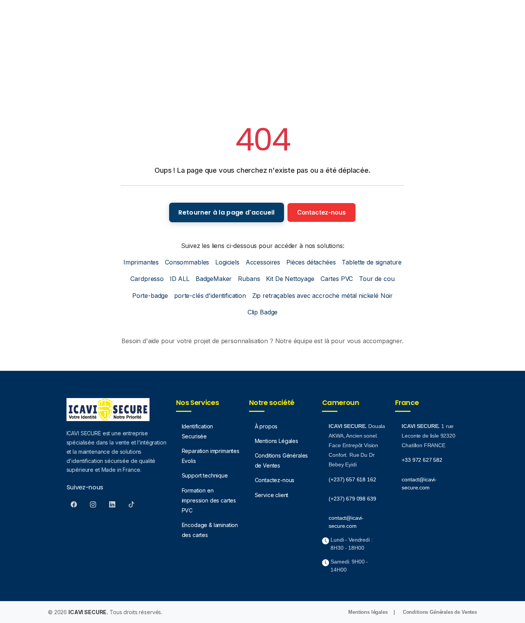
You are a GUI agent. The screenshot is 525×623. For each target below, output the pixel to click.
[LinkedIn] (112, 504)
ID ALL (179, 279)
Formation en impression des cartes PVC (209, 500)
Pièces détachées (311, 262)
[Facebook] (73, 504)
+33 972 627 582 (422, 460)
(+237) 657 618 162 (352, 479)
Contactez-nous (321, 212)
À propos (266, 426)
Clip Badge (262, 312)
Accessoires (263, 262)
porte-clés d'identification (210, 295)
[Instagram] (93, 504)
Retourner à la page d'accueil (226, 212)
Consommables (187, 262)
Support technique (205, 475)
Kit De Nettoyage (290, 279)
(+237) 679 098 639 (352, 499)
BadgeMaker (214, 279)
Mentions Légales (276, 441)
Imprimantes (141, 262)
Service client (272, 495)
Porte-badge (150, 295)
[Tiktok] (131, 504)
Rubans (249, 279)
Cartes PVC (337, 279)
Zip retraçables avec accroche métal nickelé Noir (322, 295)
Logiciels (227, 262)
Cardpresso (146, 279)
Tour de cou (376, 279)
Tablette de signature (372, 262)
